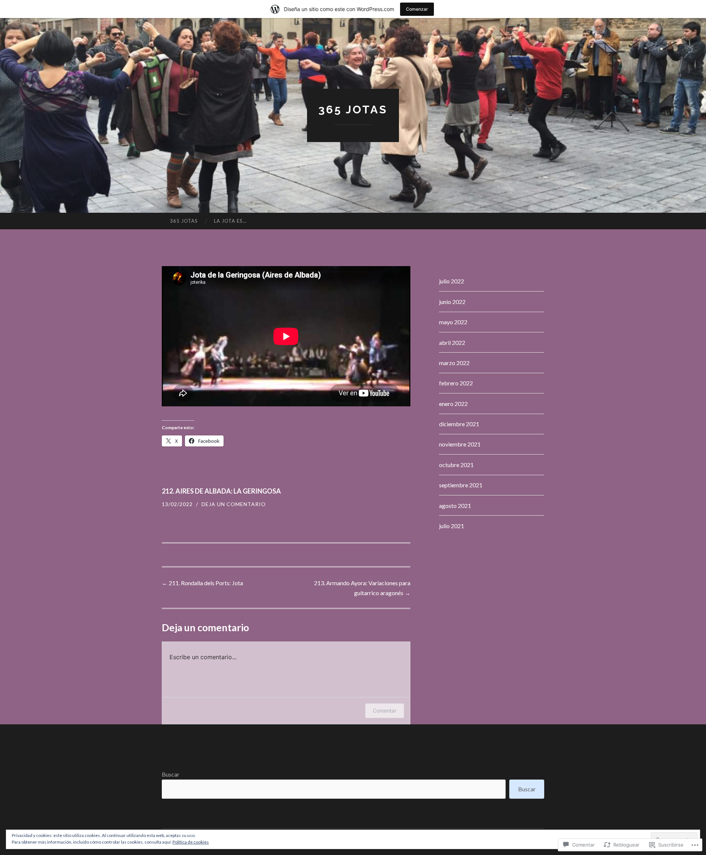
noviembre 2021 (460, 444)
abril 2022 (452, 342)
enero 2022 (453, 403)
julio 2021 (451, 525)
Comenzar (417, 9)
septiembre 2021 (460, 484)
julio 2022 (451, 281)
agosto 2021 (455, 505)
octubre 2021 (456, 464)
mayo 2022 (453, 321)
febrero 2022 (456, 382)
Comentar (384, 710)
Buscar (170, 774)
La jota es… (230, 221)
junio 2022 (452, 301)
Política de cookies (190, 842)
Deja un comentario (234, 504)
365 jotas (353, 109)
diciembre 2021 (459, 423)
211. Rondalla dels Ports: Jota (202, 582)
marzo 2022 (454, 362)
